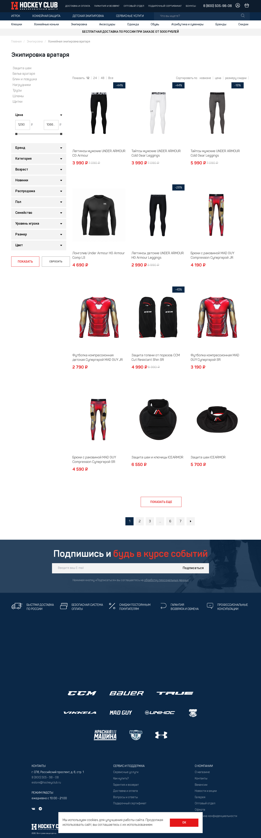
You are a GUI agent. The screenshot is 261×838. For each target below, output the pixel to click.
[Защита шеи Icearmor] (217, 419)
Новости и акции (206, 791)
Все (110, 78)
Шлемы (18, 96)
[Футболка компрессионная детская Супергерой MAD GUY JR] (98, 317)
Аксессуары (107, 24)
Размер (21, 234)
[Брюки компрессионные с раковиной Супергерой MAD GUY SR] (98, 419)
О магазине (202, 772)
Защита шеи (22, 68)
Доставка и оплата (77, 6)
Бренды (221, 24)
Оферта (200, 809)
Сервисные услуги (130, 16)
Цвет (19, 245)
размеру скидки (236, 78)
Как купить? (121, 778)
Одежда (133, 24)
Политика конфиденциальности (216, 816)
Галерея (200, 797)
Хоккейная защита (46, 16)
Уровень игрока (27, 223)
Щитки (17, 102)
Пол (18, 202)
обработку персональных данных (166, 580)
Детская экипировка (88, 16)
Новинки (21, 180)
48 (102, 78)
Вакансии (201, 785)
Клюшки (16, 24)
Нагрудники (22, 85)
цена (218, 78)
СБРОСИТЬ (55, 262)
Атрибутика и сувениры (187, 24)
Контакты (201, 778)
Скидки (243, 24)
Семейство (23, 213)
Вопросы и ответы (125, 797)
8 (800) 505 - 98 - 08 (45, 777)
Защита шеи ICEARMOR (208, 457)
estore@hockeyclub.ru (46, 782)
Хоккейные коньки (46, 24)
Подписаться (193, 568)
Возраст (21, 169)
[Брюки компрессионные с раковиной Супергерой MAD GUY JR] (217, 215)
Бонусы (191, 6)
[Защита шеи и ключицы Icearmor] (158, 419)
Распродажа (25, 191)
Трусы (17, 90)
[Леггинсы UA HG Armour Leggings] (158, 215)
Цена (19, 115)
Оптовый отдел (134, 6)
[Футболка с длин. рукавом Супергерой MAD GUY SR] (217, 317)
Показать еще (161, 502)
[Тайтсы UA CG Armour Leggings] (158, 113)
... (160, 521)
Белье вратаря (24, 74)
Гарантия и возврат (106, 6)
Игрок (15, 16)
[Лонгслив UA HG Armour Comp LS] (98, 215)
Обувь (155, 24)
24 (95, 78)
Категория (23, 158)
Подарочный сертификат (165, 6)
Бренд (20, 148)
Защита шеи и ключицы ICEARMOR (157, 457)
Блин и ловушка (25, 79)
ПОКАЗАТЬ (25, 261)
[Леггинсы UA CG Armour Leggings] (98, 113)
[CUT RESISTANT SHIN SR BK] (158, 317)
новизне (205, 78)
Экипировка (79, 24)
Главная (16, 41)
